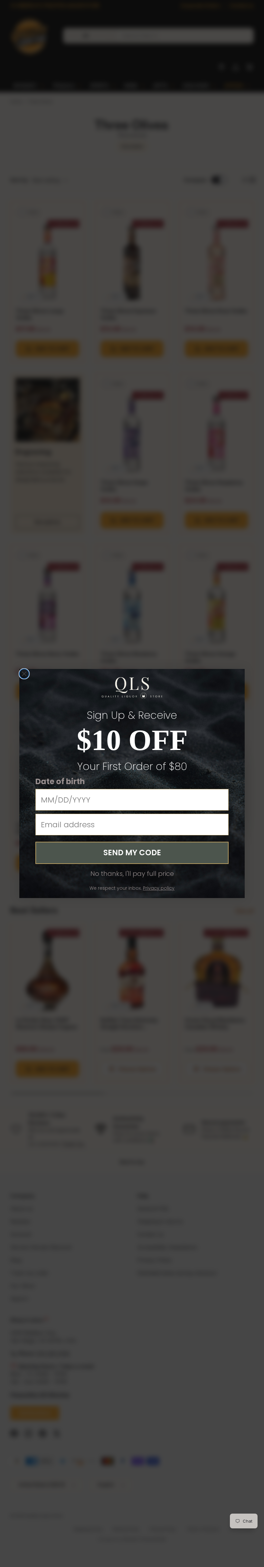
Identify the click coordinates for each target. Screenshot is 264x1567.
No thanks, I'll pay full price (132, 873)
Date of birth (60, 781)
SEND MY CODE (132, 852)
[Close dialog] (24, 674)
